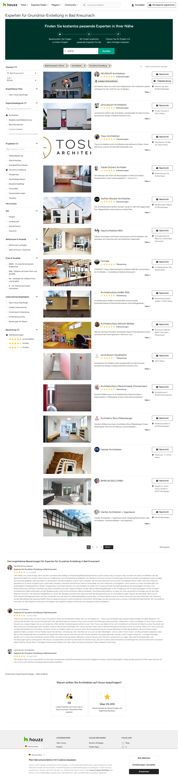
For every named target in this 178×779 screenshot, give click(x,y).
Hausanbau (13, 188)
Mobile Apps (94, 747)
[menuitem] (24, 5)
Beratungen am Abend (18, 321)
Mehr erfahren (42, 674)
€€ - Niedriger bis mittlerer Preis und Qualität (22, 280)
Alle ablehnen (144, 758)
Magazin (56, 5)
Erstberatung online (17, 317)
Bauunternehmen (16, 125)
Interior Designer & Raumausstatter (23, 134)
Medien (59, 747)
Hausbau (12, 198)
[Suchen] (84, 5)
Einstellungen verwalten (144, 764)
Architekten (14, 115)
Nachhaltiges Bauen (17, 179)
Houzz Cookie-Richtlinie (99, 770)
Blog (127, 743)
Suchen (106, 51)
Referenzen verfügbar (18, 245)
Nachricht (164, 74)
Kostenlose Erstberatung (19, 312)
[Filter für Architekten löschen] (84, 66)
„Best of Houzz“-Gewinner (19, 250)
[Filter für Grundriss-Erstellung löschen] (109, 66)
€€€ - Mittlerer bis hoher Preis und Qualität (23, 272)
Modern (12, 217)
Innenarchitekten (16, 129)
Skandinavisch (15, 226)
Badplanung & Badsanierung (20, 120)
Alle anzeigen (11, 204)
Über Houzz (61, 743)
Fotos (23, 5)
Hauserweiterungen (17, 193)
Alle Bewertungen (16, 335)
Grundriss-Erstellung (17, 170)
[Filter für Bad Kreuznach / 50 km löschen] (67, 66)
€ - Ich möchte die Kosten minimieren (19, 287)
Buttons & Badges (96, 743)
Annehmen (144, 771)
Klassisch (13, 231)
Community (70, 5)
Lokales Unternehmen (18, 307)
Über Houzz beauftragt (18, 95)
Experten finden (38, 5)
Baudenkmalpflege (16, 184)
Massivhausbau (15, 160)
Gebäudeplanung (16, 156)
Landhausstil (14, 221)
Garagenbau (14, 174)
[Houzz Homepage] (10, 4)
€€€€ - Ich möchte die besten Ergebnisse (21, 265)
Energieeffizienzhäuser (18, 165)
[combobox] (101, 5)
